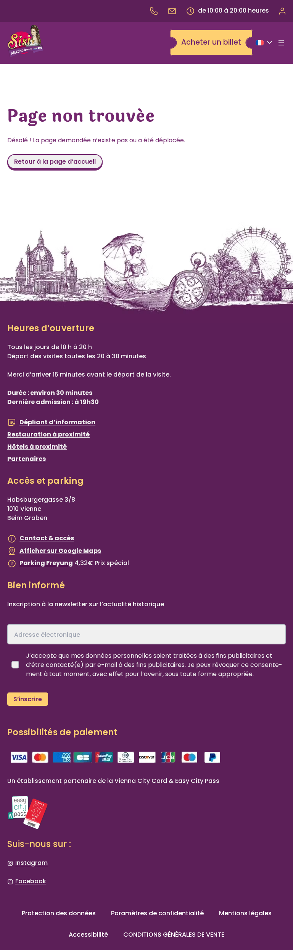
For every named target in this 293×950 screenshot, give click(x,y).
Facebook (30, 881)
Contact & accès (46, 538)
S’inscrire (27, 699)
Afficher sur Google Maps (60, 550)
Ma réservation (282, 10)
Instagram (31, 862)
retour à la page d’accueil (55, 161)
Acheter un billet (211, 42)
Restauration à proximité (48, 434)
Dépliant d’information (57, 422)
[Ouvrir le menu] (281, 42)
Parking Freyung (46, 563)
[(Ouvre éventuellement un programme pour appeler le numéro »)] (153, 11)
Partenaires (26, 458)
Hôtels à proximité (37, 446)
